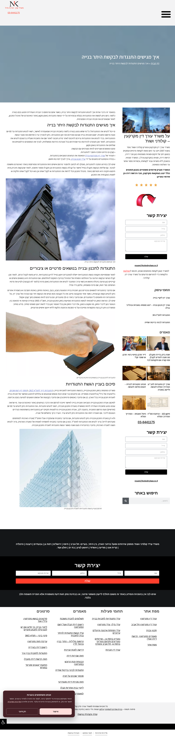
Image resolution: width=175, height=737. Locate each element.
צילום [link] (101, 709)
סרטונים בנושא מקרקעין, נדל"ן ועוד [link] (35, 620)
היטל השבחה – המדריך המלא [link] (136, 415)
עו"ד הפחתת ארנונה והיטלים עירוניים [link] (106, 631)
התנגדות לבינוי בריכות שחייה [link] (157, 322)
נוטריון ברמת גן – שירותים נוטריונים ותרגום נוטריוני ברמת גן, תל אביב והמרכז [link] (107, 641)
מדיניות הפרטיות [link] (14, 702)
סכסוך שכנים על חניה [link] (73, 676)
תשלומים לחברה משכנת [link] (72, 618)
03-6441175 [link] (14, 12)
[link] (3, 722)
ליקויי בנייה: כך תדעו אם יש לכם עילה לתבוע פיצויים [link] (34, 628)
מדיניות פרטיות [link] (101, 733)
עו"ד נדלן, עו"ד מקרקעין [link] (108, 624)
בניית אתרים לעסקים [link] (113, 709)
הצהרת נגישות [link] (73, 733)
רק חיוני (22, 711)
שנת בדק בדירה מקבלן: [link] (158, 357)
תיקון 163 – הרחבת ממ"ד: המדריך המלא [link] (158, 415)
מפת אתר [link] (152, 645)
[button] (166, 14)
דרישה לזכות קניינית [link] (74, 650)
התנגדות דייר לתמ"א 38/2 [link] (40, 390)
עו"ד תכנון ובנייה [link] (78, 159)
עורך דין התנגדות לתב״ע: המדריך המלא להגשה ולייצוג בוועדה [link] (158, 387)
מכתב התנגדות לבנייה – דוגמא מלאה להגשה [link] (135, 385)
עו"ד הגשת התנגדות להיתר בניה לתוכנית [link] (71, 634)
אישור (55, 711)
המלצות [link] (126, 270)
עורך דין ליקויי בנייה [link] (161, 297)
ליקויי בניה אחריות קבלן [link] (72, 688)
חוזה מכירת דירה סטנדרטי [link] (71, 682)
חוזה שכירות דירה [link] (75, 656)
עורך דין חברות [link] (113, 650)
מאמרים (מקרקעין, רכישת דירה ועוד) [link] (144, 637)
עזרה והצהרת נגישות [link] (87, 714)
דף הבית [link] (155, 63)
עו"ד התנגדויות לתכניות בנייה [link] (106, 618)
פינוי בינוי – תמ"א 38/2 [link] (36, 635)
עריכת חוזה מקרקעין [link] (37, 641)
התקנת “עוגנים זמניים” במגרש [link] (36, 666)
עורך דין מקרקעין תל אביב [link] (144, 624)
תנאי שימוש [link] (87, 733)
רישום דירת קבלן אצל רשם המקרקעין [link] (71, 625)
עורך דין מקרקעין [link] (148, 618)
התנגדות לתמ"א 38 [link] (161, 314)
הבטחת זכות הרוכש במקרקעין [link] (74, 663)
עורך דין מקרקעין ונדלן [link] (95, 155)
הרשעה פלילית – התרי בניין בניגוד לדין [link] (70, 642)
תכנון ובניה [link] (151, 630)
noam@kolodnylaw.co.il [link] (146, 265)
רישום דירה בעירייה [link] (37, 647)
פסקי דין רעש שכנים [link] (18, 390)
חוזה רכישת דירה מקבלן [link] (35, 659)
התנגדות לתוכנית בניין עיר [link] (34, 653)
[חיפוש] (125, 501)
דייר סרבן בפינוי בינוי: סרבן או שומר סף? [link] (134, 356)
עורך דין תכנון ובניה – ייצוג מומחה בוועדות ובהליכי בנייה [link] (148, 306)
